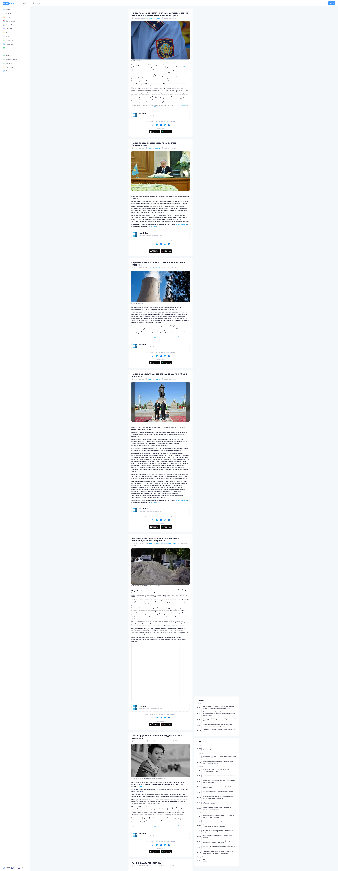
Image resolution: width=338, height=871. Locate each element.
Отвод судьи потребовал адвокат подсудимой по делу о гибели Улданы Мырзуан (218, 831)
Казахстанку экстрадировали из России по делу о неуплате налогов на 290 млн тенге (218, 797)
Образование (167, 543)
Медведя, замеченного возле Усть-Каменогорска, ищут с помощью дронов (218, 762)
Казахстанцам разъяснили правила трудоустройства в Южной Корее (219, 786)
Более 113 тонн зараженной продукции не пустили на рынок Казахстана (219, 781)
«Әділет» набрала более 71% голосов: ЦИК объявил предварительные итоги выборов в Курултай (218, 707)
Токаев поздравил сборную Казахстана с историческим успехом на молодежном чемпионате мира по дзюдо (219, 713)
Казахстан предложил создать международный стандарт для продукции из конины (217, 825)
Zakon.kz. (141, 786)
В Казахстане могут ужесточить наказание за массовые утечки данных (217, 808)
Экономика (159, 543)
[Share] (152, 124)
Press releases (153, 865)
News (150, 18)
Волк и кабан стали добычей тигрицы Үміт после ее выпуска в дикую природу (218, 816)
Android (153, 107)
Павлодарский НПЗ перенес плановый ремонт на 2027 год (219, 719)
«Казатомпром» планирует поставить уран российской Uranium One (216, 770)
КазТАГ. (183, 67)
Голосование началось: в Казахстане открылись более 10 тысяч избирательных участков (219, 748)
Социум (158, 18)
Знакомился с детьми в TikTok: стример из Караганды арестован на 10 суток (219, 757)
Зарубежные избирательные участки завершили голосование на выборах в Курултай (217, 725)
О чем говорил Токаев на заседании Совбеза (216, 821)
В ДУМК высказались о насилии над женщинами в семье (218, 860)
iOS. (158, 107)
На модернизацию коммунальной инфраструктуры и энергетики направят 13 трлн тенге (219, 841)
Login (332, 3)
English (24, 3)
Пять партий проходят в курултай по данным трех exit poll (219, 730)
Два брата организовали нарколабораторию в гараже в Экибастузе (219, 847)
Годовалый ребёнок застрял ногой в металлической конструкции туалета (218, 802)
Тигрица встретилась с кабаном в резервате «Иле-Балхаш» (218, 836)
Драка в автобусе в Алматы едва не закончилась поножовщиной (218, 792)
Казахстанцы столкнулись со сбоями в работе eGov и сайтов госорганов (219, 775)
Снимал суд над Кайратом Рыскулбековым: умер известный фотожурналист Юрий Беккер (218, 852)
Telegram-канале (181, 105)
